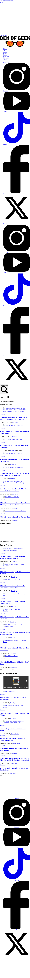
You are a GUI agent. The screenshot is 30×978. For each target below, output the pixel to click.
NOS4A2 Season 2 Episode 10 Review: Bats (15, 517)
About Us (10, 790)
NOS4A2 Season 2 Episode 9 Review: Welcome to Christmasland (13, 557)
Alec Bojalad (13, 667)
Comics (5, 53)
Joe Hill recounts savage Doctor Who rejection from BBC (12, 739)
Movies (5, 49)
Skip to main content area (6, 0)
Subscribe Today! (16, 794)
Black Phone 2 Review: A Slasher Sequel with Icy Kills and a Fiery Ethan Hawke (14, 418)
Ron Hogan (15, 508)
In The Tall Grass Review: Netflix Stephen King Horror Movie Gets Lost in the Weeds (14, 759)
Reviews (2, 414)
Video (4, 59)
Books (5, 55)
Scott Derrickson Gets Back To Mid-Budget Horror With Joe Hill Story (15, 490)
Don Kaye (13, 450)
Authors (23, 790)
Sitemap (21, 976)
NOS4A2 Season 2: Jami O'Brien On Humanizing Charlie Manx (12, 587)
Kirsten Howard (16, 743)
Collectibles (6, 56)
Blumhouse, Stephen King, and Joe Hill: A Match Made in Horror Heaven (14, 474)
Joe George (15, 422)
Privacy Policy (14, 976)
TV (4, 50)
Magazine (5, 58)
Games (5, 52)
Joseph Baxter (15, 734)
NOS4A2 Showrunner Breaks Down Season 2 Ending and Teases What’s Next (15, 504)
